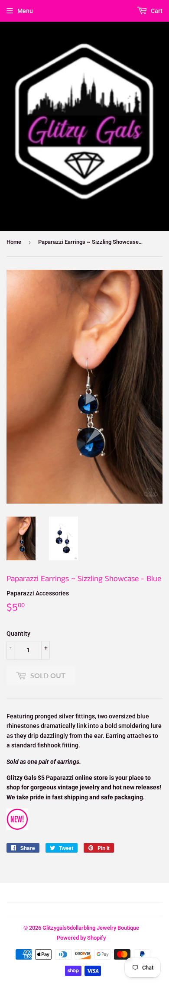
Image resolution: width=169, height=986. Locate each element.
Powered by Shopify (81, 937)
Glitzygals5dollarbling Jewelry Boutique (90, 928)
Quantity (18, 633)
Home (13, 242)
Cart (156, 10)
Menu (25, 10)
